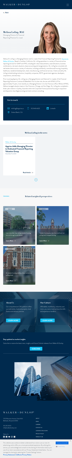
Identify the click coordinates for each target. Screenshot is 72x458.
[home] (16, 4)
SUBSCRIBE (36, 349)
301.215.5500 (7, 426)
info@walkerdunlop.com (10, 428)
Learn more (13, 320)
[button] (60, 446)
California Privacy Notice (23, 454)
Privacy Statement (9, 454)
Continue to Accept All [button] (62, 443)
